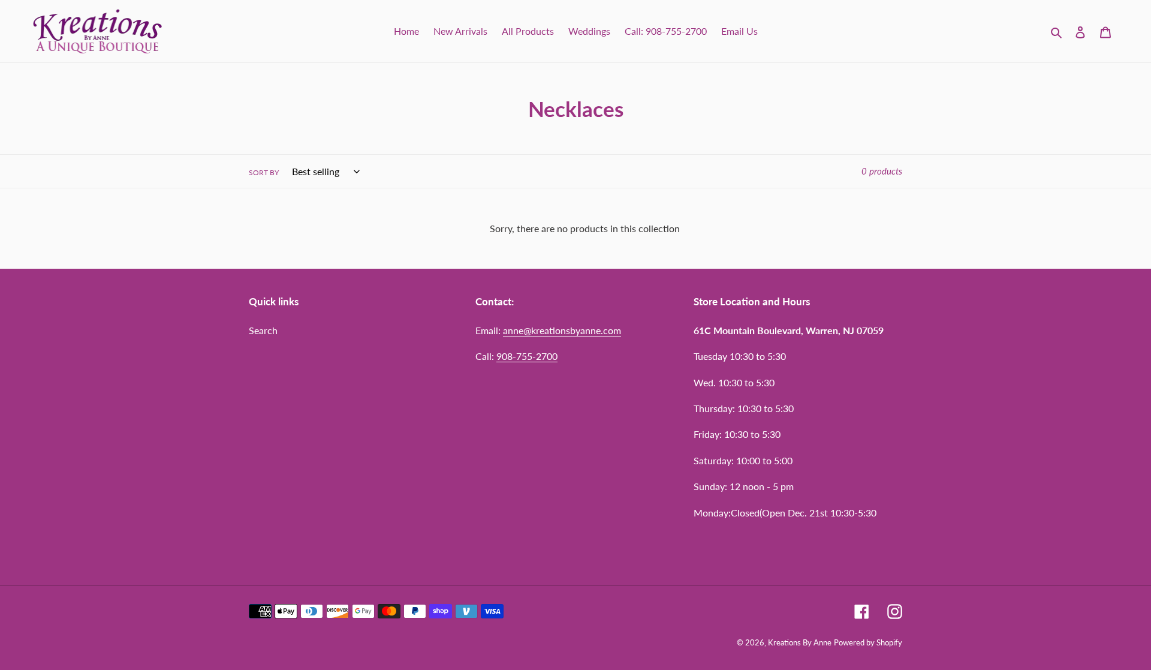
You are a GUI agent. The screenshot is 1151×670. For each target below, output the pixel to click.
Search (263, 330)
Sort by (264, 172)
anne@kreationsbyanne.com (562, 330)
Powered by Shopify (868, 642)
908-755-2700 (527, 356)
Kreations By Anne (799, 642)
